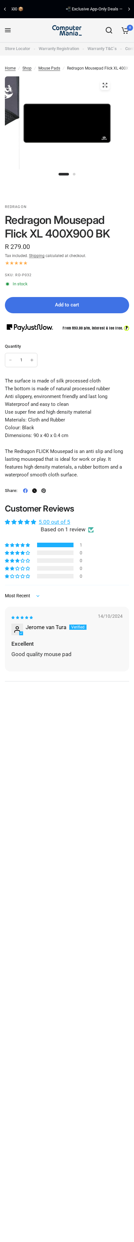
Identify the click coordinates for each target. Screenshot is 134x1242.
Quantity (13, 346)
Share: (11, 490)
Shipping (37, 255)
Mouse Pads (49, 68)
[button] (18, 545)
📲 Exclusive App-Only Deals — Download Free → (68, 8)
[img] (22, 617)
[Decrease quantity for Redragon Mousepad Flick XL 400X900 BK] (10, 360)
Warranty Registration (59, 48)
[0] (124, 30)
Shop (27, 68)
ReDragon (16, 207)
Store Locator (17, 48)
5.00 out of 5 (54, 522)
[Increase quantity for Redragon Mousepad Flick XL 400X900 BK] (32, 360)
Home (10, 68)
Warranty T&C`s (102, 48)
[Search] (108, 30)
